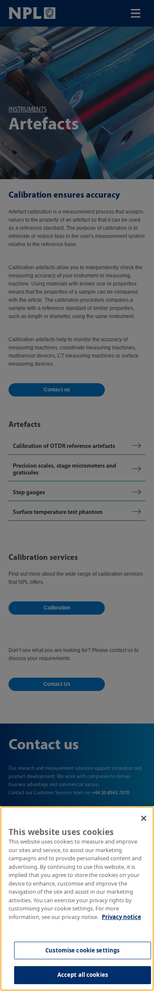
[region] (77, 898)
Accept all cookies (82, 975)
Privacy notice (121, 917)
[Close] (143, 818)
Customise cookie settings (82, 950)
